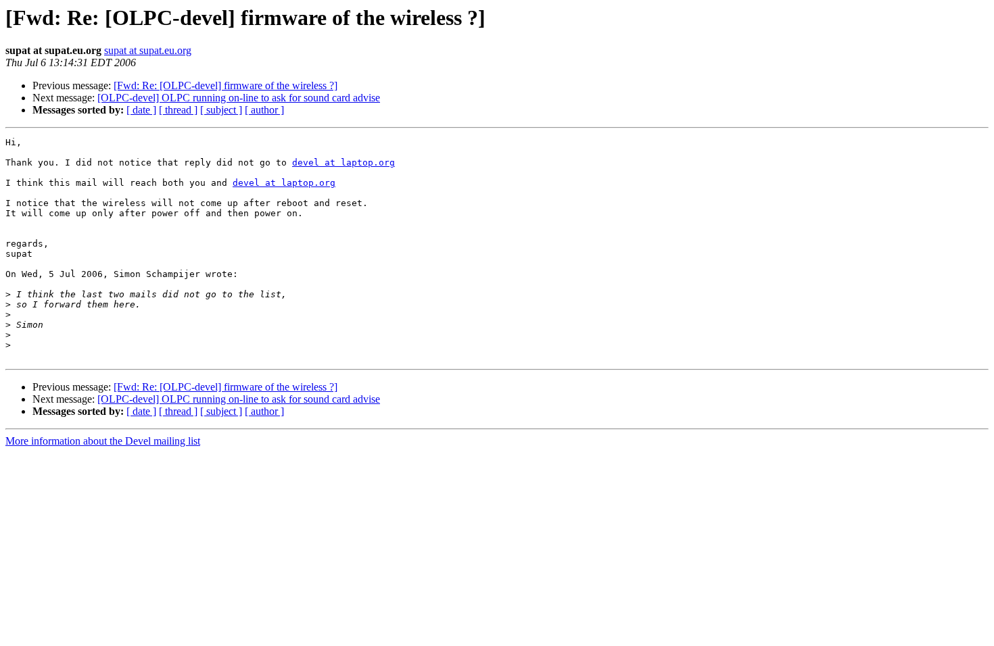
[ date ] (141, 110)
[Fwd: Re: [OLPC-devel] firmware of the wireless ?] (225, 85)
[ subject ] (221, 110)
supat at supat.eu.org (147, 50)
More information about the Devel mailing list (102, 441)
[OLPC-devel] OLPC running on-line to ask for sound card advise (238, 97)
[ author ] (264, 110)
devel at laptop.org (343, 162)
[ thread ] (178, 110)
